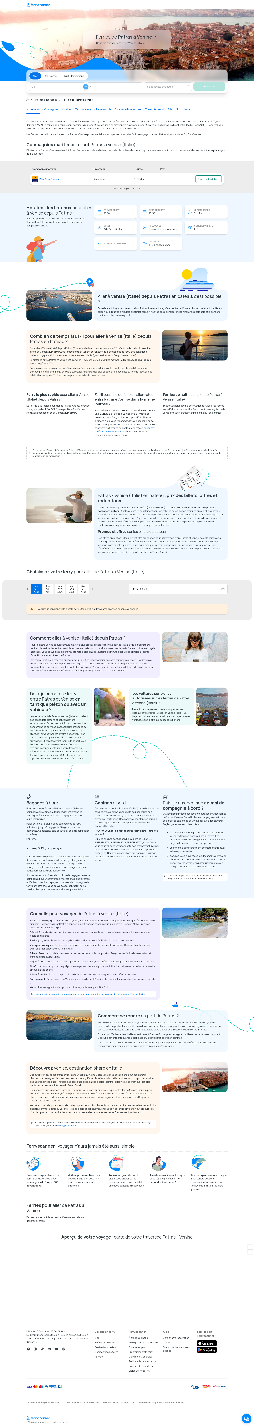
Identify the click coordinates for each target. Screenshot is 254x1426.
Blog (97, 1337)
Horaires (66, 109)
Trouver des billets (208, 179)
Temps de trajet (83, 109)
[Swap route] (85, 86)
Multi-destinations (74, 76)
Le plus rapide (103, 109)
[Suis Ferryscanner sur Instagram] (35, 1349)
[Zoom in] (250, 1247)
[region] (127, 1283)
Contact (167, 1342)
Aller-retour (51, 76)
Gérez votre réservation (176, 1337)
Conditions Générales (140, 1356)
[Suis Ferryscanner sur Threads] (63, 1349)
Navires (99, 1356)
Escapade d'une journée (128, 109)
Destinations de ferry (106, 1347)
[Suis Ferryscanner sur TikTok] (42, 1349)
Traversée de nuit (154, 109)
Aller (35, 76)
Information (33, 109)
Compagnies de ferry (106, 1352)
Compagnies (51, 109)
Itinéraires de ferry (105, 1342)
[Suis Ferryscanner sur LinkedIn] (49, 1349)
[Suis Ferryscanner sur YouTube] (56, 1349)
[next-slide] (91, 589)
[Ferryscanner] (38, 4)
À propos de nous (138, 1337)
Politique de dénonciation (142, 1361)
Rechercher (209, 86)
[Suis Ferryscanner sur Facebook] (28, 1349)
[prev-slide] (28, 589)
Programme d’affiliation (141, 1352)
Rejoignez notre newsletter (144, 1342)
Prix (170, 109)
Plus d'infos (182, 109)
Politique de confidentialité (143, 1366)
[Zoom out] (250, 1251)
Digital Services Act (139, 1370)
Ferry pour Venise (67, 1125)
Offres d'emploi (137, 1347)
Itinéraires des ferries (45, 99)
